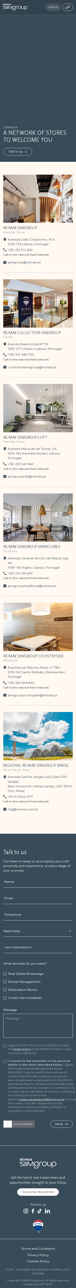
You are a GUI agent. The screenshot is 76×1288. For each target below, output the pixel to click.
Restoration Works (22, 990)
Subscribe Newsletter (38, 1192)
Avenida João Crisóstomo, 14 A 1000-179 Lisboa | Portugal (31, 242)
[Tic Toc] (39, 1210)
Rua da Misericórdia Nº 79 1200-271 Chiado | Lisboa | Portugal (35, 346)
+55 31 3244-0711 (20, 797)
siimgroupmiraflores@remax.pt (32, 586)
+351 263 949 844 (21, 683)
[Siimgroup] (15, 7)
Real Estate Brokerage (26, 974)
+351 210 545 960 (20, 464)
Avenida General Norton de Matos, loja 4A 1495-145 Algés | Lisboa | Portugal (38, 562)
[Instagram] (26, 1210)
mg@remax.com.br (23, 809)
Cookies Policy (38, 1261)
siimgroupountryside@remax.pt (32, 695)
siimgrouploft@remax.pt (27, 476)
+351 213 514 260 (20, 250)
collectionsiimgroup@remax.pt (32, 367)
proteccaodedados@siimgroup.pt (42, 1099)
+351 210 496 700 (21, 354)
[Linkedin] (47, 1210)
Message (10, 1010)
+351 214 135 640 (20, 573)
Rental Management (24, 982)
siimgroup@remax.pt (24, 262)
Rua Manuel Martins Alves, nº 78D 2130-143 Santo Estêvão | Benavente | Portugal (36, 672)
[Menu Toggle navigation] (67, 7)
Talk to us (15, 151)
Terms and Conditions (38, 1249)
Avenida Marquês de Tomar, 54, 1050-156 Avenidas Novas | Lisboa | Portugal (34, 453)
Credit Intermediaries (25, 998)
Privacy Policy (22, 1049)
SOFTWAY (45, 1284)
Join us (53, 7)
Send (59, 1124)
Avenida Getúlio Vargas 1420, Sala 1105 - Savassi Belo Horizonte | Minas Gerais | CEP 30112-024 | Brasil (40, 784)
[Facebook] (33, 1210)
